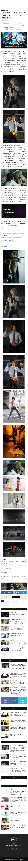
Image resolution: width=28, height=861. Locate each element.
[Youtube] (19, 849)
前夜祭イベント (14, 192)
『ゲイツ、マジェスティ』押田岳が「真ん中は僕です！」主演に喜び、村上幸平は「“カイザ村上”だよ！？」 (17, 649)
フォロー (14, 697)
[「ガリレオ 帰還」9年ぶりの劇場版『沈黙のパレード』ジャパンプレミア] (5, 722)
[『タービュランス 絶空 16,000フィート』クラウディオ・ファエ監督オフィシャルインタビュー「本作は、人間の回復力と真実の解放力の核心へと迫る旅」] (5, 665)
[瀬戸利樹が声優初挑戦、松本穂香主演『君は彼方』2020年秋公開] (5, 635)
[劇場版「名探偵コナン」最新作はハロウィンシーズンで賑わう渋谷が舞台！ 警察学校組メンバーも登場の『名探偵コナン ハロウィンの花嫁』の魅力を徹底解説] (5, 689)
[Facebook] (8, 849)
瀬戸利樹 (13, 601)
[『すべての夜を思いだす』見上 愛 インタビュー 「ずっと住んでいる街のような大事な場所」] (5, 756)
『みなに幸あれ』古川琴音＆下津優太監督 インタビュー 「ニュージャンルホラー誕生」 (18, 763)
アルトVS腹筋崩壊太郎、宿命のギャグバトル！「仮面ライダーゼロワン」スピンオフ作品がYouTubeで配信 (17, 621)
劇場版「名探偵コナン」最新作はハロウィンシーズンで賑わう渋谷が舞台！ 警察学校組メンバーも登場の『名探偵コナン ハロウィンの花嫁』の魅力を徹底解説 (18, 690)
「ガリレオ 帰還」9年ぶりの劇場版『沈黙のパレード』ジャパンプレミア (18, 722)
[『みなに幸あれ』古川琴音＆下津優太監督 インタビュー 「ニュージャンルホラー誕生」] (5, 763)
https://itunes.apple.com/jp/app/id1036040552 (15, 233)
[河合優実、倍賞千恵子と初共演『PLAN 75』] (5, 735)
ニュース (7, 8)
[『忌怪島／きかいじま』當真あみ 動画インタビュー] (5, 813)
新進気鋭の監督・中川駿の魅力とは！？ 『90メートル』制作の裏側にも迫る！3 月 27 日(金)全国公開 (18, 682)
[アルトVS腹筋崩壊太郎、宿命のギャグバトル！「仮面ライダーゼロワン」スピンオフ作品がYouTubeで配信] (5, 621)
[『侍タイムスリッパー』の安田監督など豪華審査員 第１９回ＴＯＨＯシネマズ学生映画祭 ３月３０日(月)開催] (5, 675)
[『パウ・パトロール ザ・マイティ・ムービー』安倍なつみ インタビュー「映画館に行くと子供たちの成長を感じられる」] (5, 770)
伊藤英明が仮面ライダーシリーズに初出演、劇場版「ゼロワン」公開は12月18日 (18, 614)
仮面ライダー (7, 601)
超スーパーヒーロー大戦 (17, 149)
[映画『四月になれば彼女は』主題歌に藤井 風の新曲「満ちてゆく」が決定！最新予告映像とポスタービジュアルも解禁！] (5, 799)
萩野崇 (17, 601)
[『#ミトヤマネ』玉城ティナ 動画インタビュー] (5, 807)
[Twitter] (16, 849)
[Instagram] (12, 849)
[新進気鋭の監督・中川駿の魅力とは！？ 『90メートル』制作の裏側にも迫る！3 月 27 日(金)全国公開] (5, 682)
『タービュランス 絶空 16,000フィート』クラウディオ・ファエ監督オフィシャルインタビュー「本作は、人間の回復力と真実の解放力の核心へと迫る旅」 (18, 667)
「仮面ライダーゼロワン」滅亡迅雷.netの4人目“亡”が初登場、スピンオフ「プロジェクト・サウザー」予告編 (17, 642)
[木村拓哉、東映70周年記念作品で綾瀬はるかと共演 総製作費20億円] (5, 728)
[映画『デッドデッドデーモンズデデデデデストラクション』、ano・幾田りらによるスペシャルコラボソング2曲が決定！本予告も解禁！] (5, 791)
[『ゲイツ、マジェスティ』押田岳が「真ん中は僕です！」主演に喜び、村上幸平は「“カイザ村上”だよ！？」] (5, 648)
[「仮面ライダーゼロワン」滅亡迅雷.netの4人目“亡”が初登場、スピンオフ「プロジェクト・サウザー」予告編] (5, 642)
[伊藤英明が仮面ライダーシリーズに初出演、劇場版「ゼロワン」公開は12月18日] (5, 614)
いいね (5, 697)
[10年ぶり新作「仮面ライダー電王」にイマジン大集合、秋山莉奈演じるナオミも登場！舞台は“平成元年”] (5, 628)
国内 (6, 10)
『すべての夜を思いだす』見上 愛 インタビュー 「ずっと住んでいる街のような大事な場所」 (18, 756)
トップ (2, 8)
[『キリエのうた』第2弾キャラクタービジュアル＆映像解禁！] (5, 820)
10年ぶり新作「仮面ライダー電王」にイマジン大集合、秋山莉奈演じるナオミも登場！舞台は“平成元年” (18, 628)
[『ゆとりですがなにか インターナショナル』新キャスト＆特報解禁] (5, 827)
